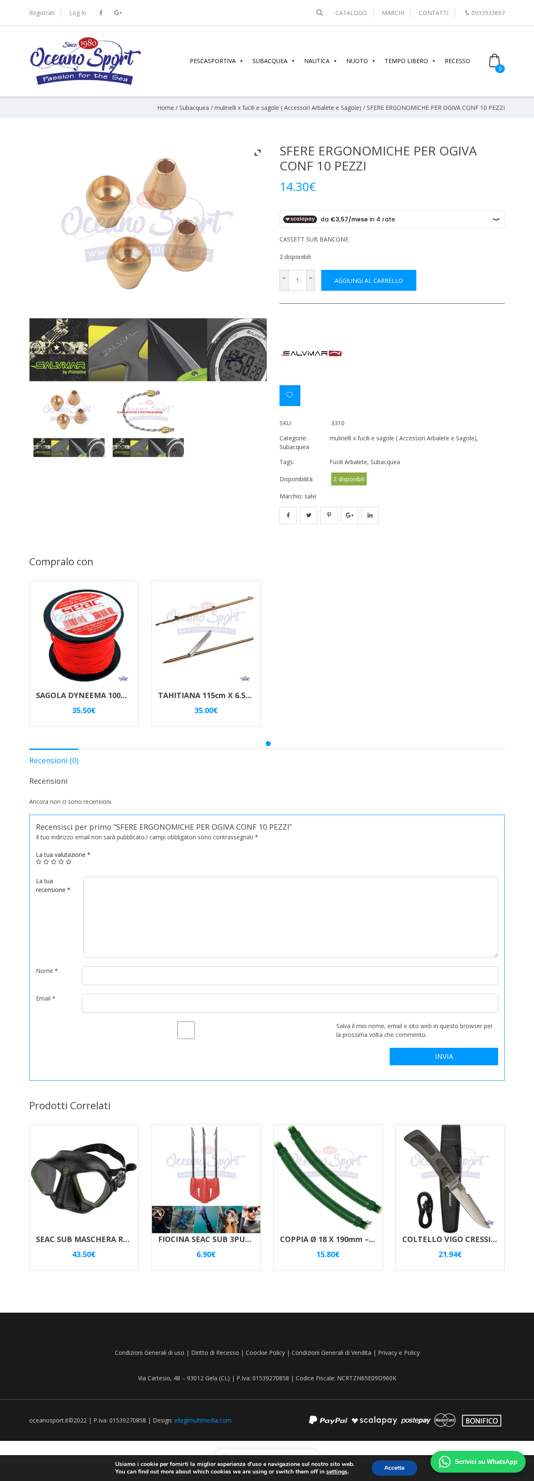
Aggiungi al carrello (369, 281)
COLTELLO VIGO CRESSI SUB (455, 1239)
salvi (310, 496)
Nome (47, 971)
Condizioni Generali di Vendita (331, 1353)
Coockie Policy (265, 1353)
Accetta (394, 1468)
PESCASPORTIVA (213, 61)
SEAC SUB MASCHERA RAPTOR (92, 1239)
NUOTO (357, 61)
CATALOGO (351, 13)
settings (337, 1472)
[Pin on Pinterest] (329, 515)
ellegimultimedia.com (203, 1420)
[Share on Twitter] (308, 515)
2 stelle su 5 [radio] (46, 862)
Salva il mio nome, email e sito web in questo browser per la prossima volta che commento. (414, 1030)
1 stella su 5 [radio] (39, 862)
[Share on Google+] (349, 515)
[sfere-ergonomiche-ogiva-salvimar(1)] (148, 421)
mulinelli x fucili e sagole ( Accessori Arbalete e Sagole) (287, 108)
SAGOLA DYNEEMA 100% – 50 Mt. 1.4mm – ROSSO (127, 695)
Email (45, 998)
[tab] (53, 760)
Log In (77, 13)
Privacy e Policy (399, 1353)
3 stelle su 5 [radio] (54, 862)
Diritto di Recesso (215, 1353)
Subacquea (194, 108)
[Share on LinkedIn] (370, 515)
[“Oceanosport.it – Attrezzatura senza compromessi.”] (85, 84)
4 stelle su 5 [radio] (61, 862)
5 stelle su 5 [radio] (69, 862)
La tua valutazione (63, 855)
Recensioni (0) (53, 760)
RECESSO (457, 61)
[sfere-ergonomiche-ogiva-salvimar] (69, 421)
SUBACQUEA (269, 61)
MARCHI (393, 13)
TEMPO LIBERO (406, 61)
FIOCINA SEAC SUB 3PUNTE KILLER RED (232, 1239)
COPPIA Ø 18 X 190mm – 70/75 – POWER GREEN (367, 1239)
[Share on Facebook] (288, 515)
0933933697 (488, 13)
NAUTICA (317, 61)
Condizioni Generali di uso (149, 1353)
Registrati (42, 13)
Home (165, 108)
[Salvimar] (311, 353)
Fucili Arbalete (348, 462)
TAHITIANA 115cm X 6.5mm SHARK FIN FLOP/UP (247, 695)
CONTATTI (433, 13)
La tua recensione (53, 885)
